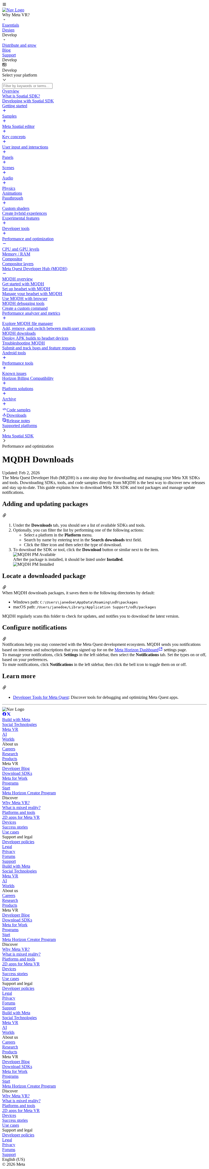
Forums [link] (8, 856)
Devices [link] (9, 822)
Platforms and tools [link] (18, 812)
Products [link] (9, 758)
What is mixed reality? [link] (21, 807)
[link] (13, 10)
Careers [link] (8, 749)
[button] (104, 5)
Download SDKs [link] (17, 773)
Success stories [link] (15, 827)
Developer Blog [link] (16, 768)
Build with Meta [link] (16, 719)
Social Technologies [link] (19, 724)
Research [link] (10, 753)
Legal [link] (7, 846)
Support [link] (9, 861)
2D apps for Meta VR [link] (21, 817)
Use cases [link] (10, 832)
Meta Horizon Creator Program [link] (29, 793)
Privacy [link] (8, 851)
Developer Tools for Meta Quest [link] (41, 697)
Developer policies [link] (18, 841)
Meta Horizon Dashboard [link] (136, 649)
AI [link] (4, 734)
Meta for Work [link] (14, 778)
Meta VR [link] (10, 729)
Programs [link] (10, 783)
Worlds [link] (8, 739)
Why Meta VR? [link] (16, 802)
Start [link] (6, 788)
